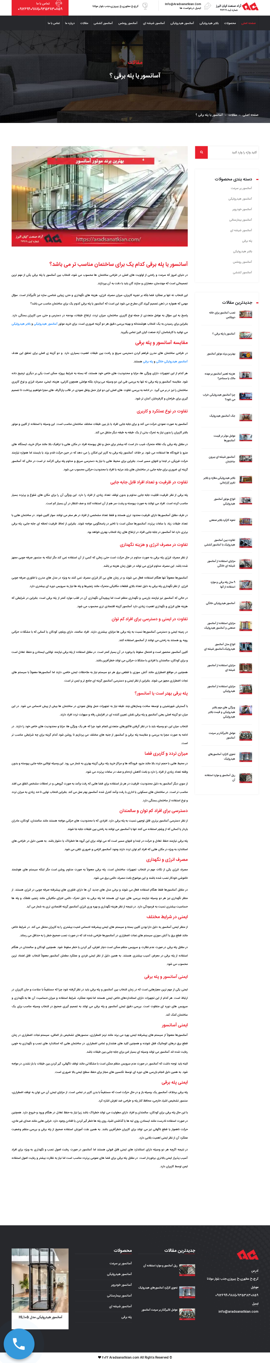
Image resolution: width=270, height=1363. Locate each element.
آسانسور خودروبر (242, 209)
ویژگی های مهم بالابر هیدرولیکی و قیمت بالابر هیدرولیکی (221, 712)
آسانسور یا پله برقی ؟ (223, 334)
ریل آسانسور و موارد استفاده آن (160, 1265)
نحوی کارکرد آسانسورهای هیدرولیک (157, 1288)
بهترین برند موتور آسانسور (221, 354)
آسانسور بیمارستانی (240, 220)
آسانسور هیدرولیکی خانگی (172, 361)
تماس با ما (54, 23)
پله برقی (148, 361)
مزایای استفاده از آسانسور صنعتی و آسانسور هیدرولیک (219, 625)
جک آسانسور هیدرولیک (222, 416)
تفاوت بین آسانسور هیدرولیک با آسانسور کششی (219, 542)
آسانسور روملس (128, 23)
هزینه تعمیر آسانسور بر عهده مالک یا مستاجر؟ (220, 376)
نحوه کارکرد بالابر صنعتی (222, 520)
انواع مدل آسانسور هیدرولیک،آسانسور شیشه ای (219, 646)
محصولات (230, 23)
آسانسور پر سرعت (241, 188)
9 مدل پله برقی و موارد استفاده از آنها (223, 584)
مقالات (84, 23)
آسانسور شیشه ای (154, 23)
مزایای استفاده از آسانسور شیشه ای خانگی (221, 563)
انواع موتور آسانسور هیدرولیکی (224, 501)
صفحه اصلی (248, 23)
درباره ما (70, 23)
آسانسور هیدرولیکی (182, 23)
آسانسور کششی (103, 23)
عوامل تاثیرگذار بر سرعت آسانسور (159, 1310)
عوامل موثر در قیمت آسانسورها (224, 438)
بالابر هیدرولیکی (209, 23)
